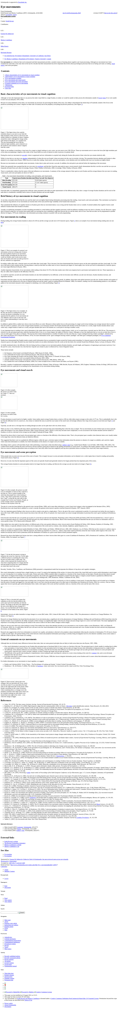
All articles (7, 961)
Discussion (7, 887)
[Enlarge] (1, 130)
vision (104, 98)
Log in (6, 878)
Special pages (8, 976)
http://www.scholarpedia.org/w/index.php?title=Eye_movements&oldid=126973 (34, 865)
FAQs (6, 928)
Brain (98, 804)
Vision (6, 869)
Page (5, 886)
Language (20, 827)
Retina (19, 829)
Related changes (9, 975)
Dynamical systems (10, 944)
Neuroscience (60, 756)
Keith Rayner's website (11, 841)
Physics (6, 945)
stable (28, 772)
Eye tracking (8, 854)
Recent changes (9, 959)
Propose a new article (10, 923)
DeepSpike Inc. (22, 2)
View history (8, 901)
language (40, 666)
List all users (8, 964)
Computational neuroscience (12, 940)
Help (5, 930)
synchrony (40, 166)
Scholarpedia (27, 827)
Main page (7, 920)
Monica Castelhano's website (12, 845)
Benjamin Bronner (6, 52)
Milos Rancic (4, 46)
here (2, 222)
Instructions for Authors (11, 925)
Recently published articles (12, 956)
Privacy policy (8, 1003)
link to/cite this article (110, 13)
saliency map (66, 445)
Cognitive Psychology (82, 817)
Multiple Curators (9, 871)
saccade (24, 155)
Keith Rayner (10, 21)
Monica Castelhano (6, 40)
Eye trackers (8, 856)
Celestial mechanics (10, 939)
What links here (9, 973)
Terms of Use (28, 1000)
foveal (100, 98)
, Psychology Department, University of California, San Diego (27, 56)
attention (24, 158)
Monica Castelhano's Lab (11, 846)
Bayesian (69, 706)
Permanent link (8, 980)
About (6, 921)
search (15, 14)
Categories (4, 866)
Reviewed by (5, 861)
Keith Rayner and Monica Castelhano (28, 998)
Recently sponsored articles (12, 958)
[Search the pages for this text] (21, 913)
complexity (33, 797)
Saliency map (20, 830)
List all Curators (9, 963)
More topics (7, 949)
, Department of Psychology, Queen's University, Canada (27, 59)
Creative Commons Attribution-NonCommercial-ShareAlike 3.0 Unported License (75, 998)
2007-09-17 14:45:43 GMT (17, 863)
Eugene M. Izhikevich (7, 33)
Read (5, 898)
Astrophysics (8, 937)
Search (2, 908)
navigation (9, 14)
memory (94, 653)
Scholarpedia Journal (10, 966)
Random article (8, 926)
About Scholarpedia (10, 1005)
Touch (6, 947)
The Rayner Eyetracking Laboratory (15, 843)
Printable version (9, 978)
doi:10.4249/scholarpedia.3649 (72, 13)
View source (8, 900)
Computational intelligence (12, 942)
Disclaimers (7, 1006)
